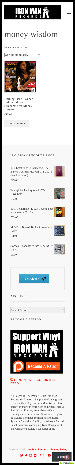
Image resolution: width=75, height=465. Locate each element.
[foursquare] (40, 455)
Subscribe (62, 456)
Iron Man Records (37, 449)
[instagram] (30, 455)
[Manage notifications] (67, 457)
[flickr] (35, 455)
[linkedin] (44, 455)
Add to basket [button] (16, 123)
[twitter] (21, 455)
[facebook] (26, 455)
